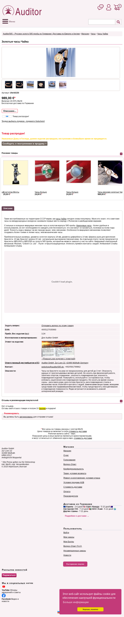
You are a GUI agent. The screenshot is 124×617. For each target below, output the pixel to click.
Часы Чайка (102, 34)
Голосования (69, 460)
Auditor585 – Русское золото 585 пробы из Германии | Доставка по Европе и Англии (41, 34)
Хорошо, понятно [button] (90, 609)
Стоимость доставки (72, 487)
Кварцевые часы (84, 225)
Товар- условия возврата (74, 473)
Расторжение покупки (75, 564)
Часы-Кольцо (41, 192)
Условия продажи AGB (73, 482)
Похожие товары (10, 153)
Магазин (85, 34)
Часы (93, 34)
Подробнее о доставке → (77, 516)
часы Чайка (61, 219)
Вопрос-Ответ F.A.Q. (72, 546)
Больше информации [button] (76, 602)
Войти (66, 532)
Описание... (9, 111)
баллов (42, 408)
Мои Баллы (68, 542)
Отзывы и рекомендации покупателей (20, 400)
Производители (70, 496)
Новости (67, 555)
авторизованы (26, 417)
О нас (66, 455)
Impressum (13, 466)
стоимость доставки (78, 431)
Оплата (66, 491)
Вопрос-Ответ (69, 464)
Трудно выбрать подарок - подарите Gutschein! (23, 121)
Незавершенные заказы (74, 551)
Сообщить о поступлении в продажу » (24, 143)
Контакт (23, 466)
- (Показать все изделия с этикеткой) (58, 359)
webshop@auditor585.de (52, 367)
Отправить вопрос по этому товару (57, 326)
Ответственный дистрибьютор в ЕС (22, 363)
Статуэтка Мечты (11, 192)
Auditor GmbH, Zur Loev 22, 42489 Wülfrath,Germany (64, 363)
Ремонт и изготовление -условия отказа (81, 478)
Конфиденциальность (73, 469)
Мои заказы (68, 537)
